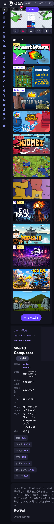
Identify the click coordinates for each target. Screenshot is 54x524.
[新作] (4, 22)
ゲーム (17, 330)
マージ (30, 335)
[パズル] (4, 104)
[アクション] (4, 62)
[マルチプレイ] (4, 41)
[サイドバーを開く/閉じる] (5, 3)
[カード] (4, 71)
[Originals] (4, 36)
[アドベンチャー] (4, 67)
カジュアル (19, 335)
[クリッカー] (4, 76)
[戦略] (4, 114)
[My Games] (13, 9)
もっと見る (33, 317)
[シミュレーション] (4, 81)
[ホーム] (4, 13)
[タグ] (4, 126)
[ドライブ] (4, 95)
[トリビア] (4, 100)
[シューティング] (4, 86)
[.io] (4, 53)
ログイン (32, 9)
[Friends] (5, 9)
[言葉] (4, 118)
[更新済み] (4, 31)
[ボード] (4, 109)
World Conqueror (23, 340)
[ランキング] (4, 45)
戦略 (24, 330)
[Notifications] (20, 9)
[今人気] (4, 27)
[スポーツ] (4, 90)
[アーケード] (4, 57)
